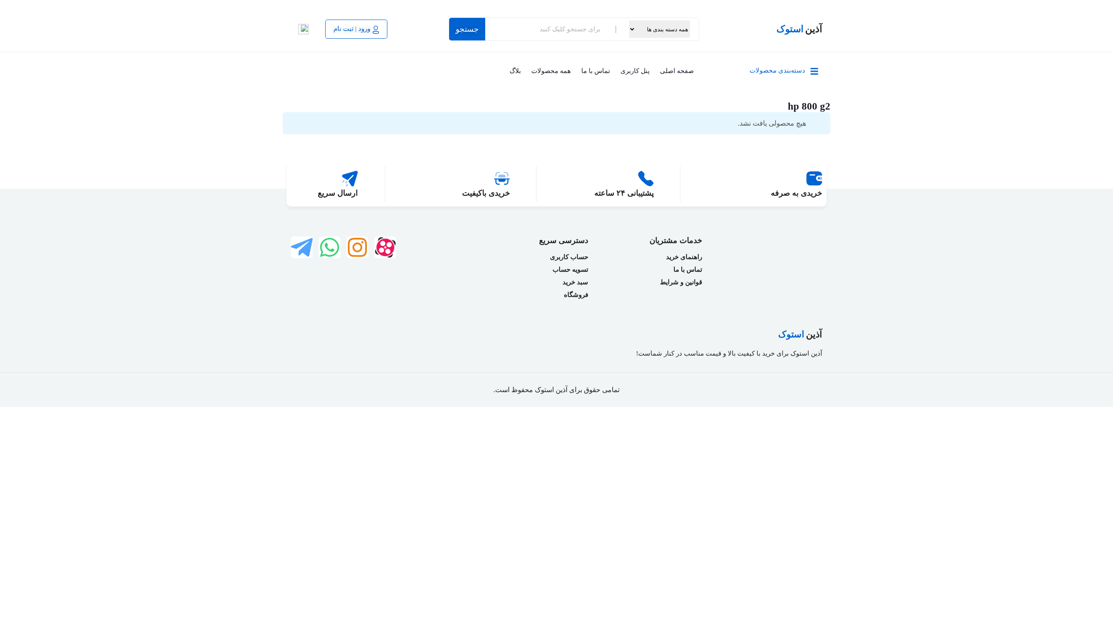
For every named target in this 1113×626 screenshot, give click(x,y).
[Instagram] (357, 247)
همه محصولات (551, 70)
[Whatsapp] (329, 247)
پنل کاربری (635, 70)
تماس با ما (595, 70)
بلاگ (515, 70)
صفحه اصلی (677, 70)
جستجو (467, 29)
